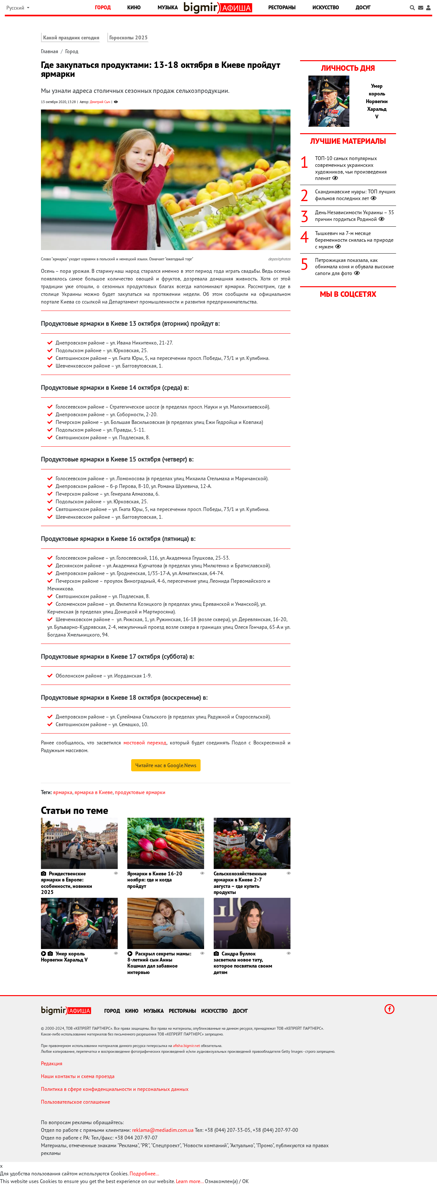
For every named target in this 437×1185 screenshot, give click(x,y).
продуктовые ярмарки (140, 792)
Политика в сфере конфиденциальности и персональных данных (114, 1089)
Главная (49, 51)
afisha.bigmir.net (186, 1045)
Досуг (363, 7)
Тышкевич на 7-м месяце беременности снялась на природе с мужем (354, 240)
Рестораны (282, 7)
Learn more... (189, 1181)
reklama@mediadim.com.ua (163, 1130)
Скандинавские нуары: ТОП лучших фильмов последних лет (355, 194)
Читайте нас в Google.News (165, 765)
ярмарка (62, 792)
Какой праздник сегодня (71, 37)
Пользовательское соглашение (75, 1102)
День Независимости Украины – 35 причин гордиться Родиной (354, 215)
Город (103, 7)
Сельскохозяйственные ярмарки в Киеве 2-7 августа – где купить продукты (240, 882)
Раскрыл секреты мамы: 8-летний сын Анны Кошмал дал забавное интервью (159, 962)
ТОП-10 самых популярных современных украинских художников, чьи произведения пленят (351, 168)
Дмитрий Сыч (100, 102)
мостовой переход (144, 742)
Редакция (51, 1063)
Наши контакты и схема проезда (78, 1076)
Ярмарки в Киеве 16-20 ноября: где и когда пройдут (154, 879)
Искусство (326, 7)
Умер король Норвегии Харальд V (64, 956)
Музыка (168, 7)
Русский (16, 7)
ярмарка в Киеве (94, 792)
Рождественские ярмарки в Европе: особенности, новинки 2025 (66, 882)
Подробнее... (144, 1173)
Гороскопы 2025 (128, 37)
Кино (134, 7)
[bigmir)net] (202, 8)
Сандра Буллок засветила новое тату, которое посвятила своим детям (243, 962)
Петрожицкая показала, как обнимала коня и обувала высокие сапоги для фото (354, 267)
